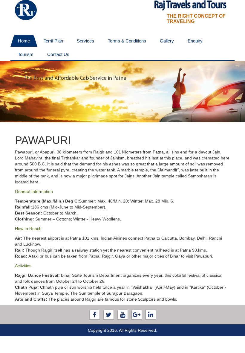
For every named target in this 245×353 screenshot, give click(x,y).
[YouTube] (122, 315)
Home (24, 40)
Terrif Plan (53, 40)
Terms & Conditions (127, 40)
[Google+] (136, 315)
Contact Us (58, 54)
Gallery (167, 40)
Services (85, 40)
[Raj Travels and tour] (26, 9)
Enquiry (195, 40)
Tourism (25, 54)
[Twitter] (108, 315)
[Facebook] (94, 315)
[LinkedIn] (150, 315)
